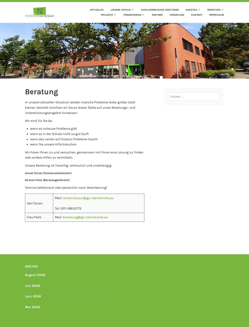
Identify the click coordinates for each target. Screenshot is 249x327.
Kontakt (197, 14)
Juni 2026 (33, 296)
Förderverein (132, 14)
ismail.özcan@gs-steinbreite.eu (88, 198)
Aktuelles (97, 9)
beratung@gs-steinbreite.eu (85, 217)
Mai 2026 (32, 307)
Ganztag (191, 9)
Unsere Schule (121, 9)
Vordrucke (177, 14)
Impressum (216, 14)
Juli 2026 (32, 286)
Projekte (107, 14)
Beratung (214, 9)
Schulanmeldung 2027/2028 (160, 9)
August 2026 (35, 275)
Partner (157, 14)
